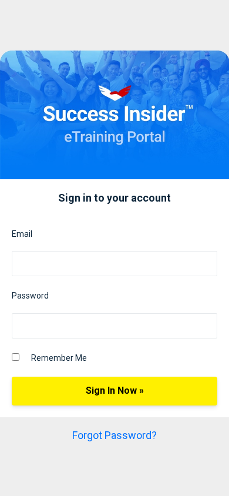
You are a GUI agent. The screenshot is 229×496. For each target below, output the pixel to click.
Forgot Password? (114, 435)
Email (22, 234)
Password (30, 295)
